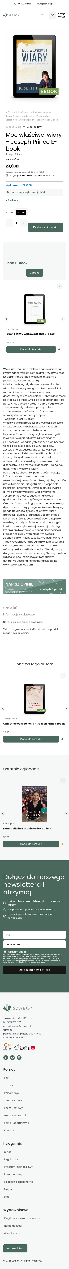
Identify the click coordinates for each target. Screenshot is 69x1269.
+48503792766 (24, 3)
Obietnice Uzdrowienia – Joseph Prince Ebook (34, 723)
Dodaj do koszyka (45, 227)
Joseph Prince (14, 154)
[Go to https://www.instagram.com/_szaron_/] (19, 1058)
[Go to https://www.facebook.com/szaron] (5, 1058)
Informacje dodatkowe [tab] (19, 614)
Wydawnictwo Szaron (18, 112)
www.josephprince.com (18, 564)
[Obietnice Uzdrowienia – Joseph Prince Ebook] (34, 699)
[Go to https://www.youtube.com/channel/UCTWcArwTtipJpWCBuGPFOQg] (12, 1058)
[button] (32, 127)
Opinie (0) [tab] (10, 608)
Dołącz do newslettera (34, 970)
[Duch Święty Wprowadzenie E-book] (34, 309)
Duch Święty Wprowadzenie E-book (30, 334)
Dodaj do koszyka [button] (31, 349)
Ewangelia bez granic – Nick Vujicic (27, 828)
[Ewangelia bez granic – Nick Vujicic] (34, 804)
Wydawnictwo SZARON (19, 185)
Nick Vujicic (8, 823)
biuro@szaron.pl (45, 3)
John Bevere (12, 329)
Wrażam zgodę (17, 952)
